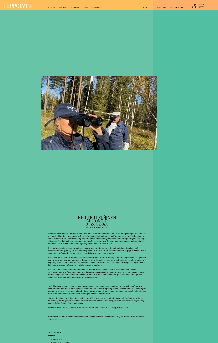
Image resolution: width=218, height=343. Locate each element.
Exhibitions (63, 7)
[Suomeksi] (144, 7)
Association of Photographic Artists (170, 7)
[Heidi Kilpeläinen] (99, 113)
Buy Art (85, 7)
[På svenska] (147, 7)
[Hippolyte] (18, 7)
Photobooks (96, 7)
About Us (51, 7)
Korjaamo (75, 7)
